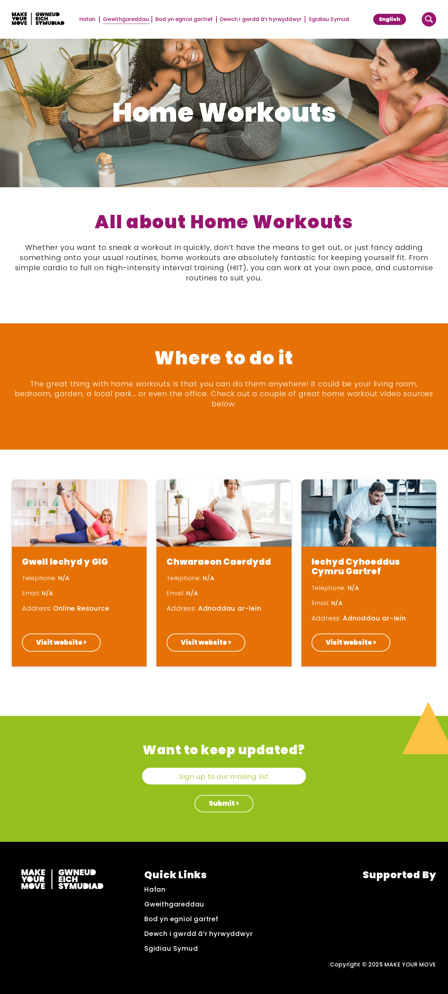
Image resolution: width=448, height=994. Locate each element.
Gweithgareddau (126, 19)
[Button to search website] (429, 19)
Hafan (87, 19)
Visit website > (61, 642)
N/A (64, 578)
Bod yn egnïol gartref (184, 19)
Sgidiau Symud (329, 19)
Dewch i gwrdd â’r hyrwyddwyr (261, 19)
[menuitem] (389, 19)
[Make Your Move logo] (38, 19)
